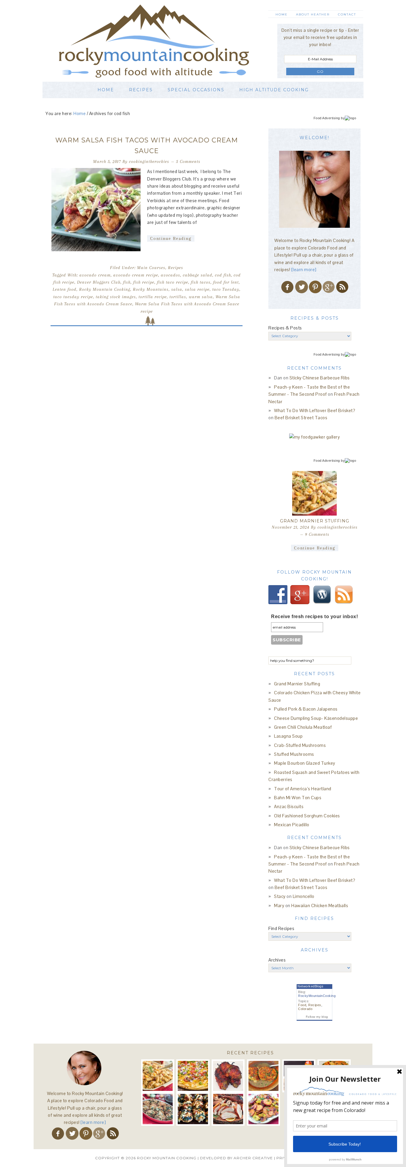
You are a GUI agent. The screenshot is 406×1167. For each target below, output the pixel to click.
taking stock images (116, 296)
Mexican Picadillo (291, 824)
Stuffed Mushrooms (294, 754)
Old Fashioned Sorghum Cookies (307, 816)
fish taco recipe (172, 282)
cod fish (223, 275)
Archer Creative (253, 1158)
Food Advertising (327, 118)
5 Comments (188, 161)
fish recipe (143, 282)
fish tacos (200, 282)
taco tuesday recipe (73, 296)
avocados (170, 275)
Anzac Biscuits (288, 806)
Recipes (175, 267)
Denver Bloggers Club (98, 282)
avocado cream (95, 275)
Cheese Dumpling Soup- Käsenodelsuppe (316, 718)
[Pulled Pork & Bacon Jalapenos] (228, 1076)
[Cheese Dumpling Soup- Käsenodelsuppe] (263, 1076)
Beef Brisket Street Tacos (301, 417)
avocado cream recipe (135, 275)
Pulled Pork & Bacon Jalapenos (306, 709)
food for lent (226, 282)
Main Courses (151, 267)
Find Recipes (281, 928)
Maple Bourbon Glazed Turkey (304, 763)
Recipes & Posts (285, 328)
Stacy (280, 896)
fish (126, 282)
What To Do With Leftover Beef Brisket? (314, 410)
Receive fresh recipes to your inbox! (314, 616)
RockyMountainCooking (317, 996)
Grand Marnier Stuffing (314, 521)
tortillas (177, 296)
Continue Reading (170, 238)
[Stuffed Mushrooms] (193, 1109)
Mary (279, 905)
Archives (277, 960)
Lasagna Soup (288, 736)
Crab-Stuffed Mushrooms (300, 745)
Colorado (305, 1009)
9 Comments (317, 534)
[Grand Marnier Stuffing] (314, 493)
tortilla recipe (153, 296)
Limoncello (303, 896)
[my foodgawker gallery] (314, 437)
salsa (176, 289)
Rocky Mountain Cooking (163, 41)
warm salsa (201, 296)
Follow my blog (317, 1016)
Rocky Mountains (151, 289)
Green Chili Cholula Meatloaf (303, 727)
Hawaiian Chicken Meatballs (319, 905)
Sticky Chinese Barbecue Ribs (319, 378)
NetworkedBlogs (310, 986)
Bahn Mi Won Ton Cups (297, 797)
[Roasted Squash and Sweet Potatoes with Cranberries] (263, 1109)
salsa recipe (197, 289)
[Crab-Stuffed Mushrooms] (158, 1109)
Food (302, 1005)
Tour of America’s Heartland (302, 788)
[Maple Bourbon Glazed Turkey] (228, 1109)
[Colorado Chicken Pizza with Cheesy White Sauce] (193, 1076)
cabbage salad (197, 275)
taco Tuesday (225, 289)
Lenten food (64, 289)
